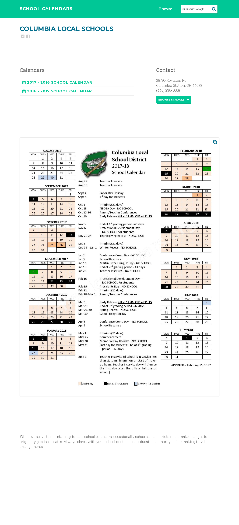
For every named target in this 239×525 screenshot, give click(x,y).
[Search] (214, 9)
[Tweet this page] (22, 36)
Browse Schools (171, 99)
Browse (165, 8)
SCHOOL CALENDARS (46, 8)
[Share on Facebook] (27, 36)
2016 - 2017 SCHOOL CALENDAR (59, 91)
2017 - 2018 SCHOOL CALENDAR (59, 82)
